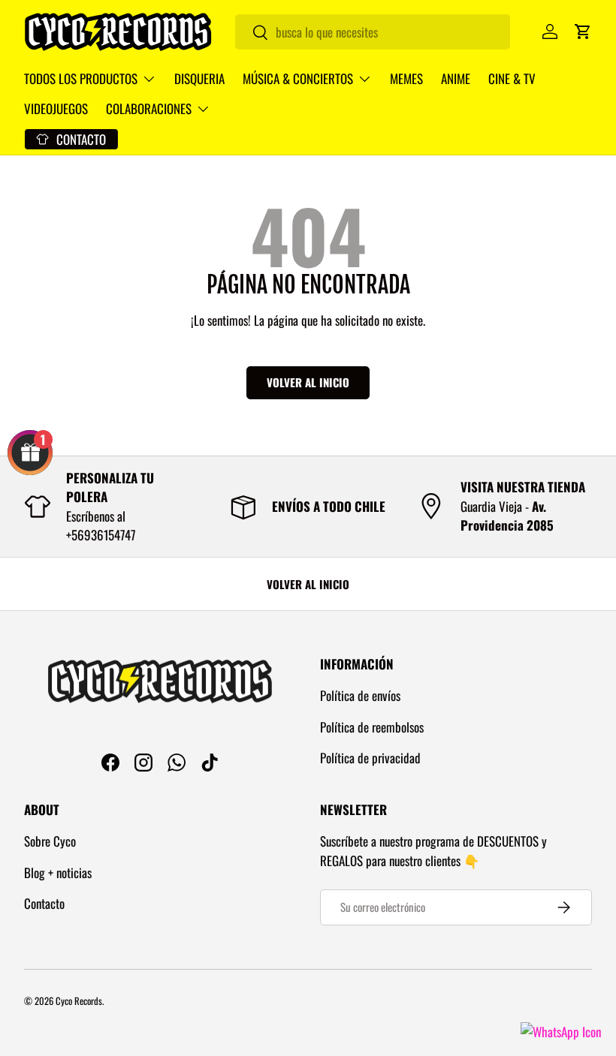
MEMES (406, 78)
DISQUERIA (199, 78)
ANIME (455, 78)
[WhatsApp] (561, 1031)
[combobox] (372, 32)
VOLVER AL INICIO (308, 584)
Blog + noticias (58, 872)
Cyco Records (79, 1001)
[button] (582, 31)
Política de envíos (360, 695)
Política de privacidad (370, 757)
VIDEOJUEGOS (56, 108)
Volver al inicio (308, 382)
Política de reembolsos (372, 727)
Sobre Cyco (50, 841)
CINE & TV (512, 78)
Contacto (44, 903)
